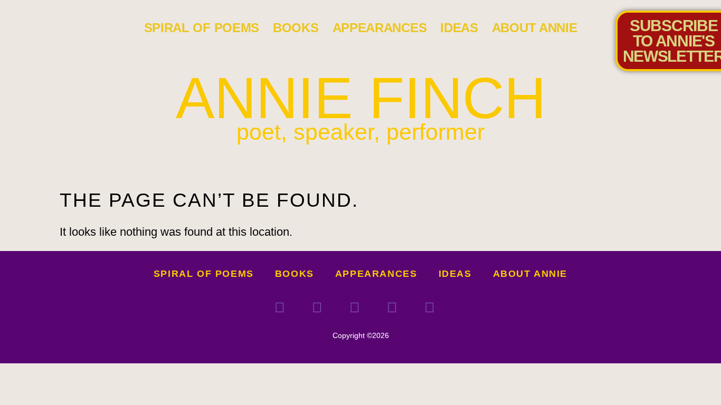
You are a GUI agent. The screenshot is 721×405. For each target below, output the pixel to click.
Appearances (380, 28)
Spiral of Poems (202, 28)
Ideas (459, 28)
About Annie (534, 28)
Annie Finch (361, 97)
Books (296, 28)
